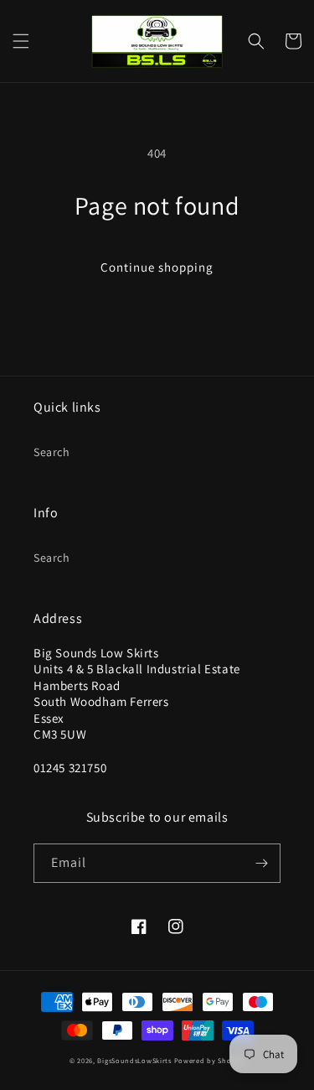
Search (51, 451)
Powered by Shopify (209, 1060)
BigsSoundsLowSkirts (134, 1060)
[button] (21, 41)
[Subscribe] (261, 863)
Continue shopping (157, 267)
